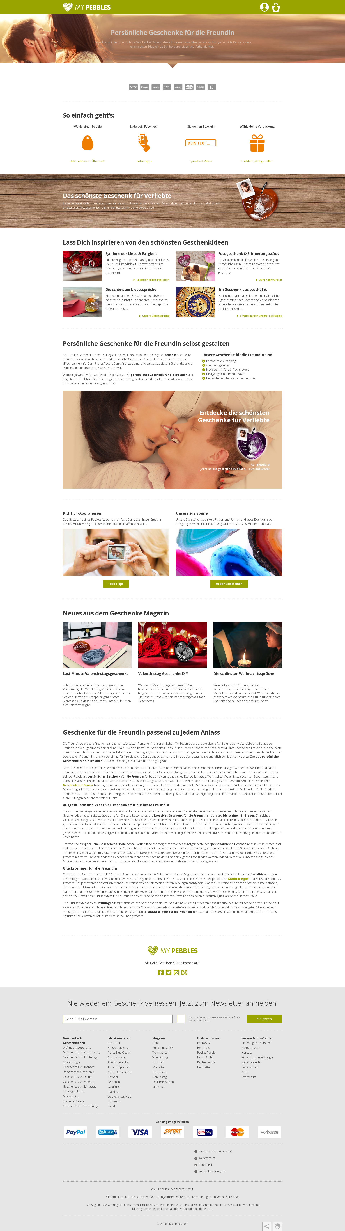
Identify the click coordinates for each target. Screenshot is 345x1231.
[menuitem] (264, 7)
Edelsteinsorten (119, 1038)
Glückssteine (71, 1096)
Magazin (158, 1038)
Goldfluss (114, 1087)
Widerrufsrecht (251, 1062)
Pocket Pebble (206, 1053)
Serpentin (114, 1082)
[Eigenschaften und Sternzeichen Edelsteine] (195, 316)
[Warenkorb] (275, 7)
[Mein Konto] (264, 7)
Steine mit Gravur (74, 1101)
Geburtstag (159, 1077)
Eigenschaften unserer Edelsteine (261, 315)
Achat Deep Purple (120, 1072)
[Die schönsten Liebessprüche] (82, 316)
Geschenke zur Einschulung (80, 1106)
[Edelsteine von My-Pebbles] (229, 575)
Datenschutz (250, 1067)
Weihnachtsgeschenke (77, 1047)
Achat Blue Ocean (119, 1053)
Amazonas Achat (118, 1062)
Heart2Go (203, 1048)
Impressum (249, 1077)
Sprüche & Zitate (201, 161)
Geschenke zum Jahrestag (79, 1086)
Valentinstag (160, 1057)
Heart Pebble (205, 1057)
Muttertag (158, 1067)
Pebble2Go (204, 1043)
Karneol (113, 1077)
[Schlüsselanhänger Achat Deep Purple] (252, 460)
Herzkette (114, 1101)
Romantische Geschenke (79, 1072)
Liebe (155, 1043)
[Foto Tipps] (116, 575)
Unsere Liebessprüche (155, 315)
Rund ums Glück (162, 1048)
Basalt (112, 1106)
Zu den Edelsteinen (228, 584)
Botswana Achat (118, 1048)
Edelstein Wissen (163, 1082)
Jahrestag (158, 1087)
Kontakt (247, 1053)
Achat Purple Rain (119, 1067)
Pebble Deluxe (206, 1062)
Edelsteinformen (209, 1038)
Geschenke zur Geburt (77, 1077)
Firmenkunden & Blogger (257, 1057)
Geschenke (159, 1072)
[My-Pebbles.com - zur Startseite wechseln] (87, 7)
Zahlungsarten (251, 1048)
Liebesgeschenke (74, 1091)
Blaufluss (113, 1092)
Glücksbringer (238, 879)
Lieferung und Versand (256, 1043)
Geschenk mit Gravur (78, 785)
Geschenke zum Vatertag (79, 1082)
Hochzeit (158, 1062)
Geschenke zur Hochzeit (78, 1067)
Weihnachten (160, 1053)
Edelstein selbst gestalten (153, 279)
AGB (245, 1072)
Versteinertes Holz (119, 1097)
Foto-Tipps (144, 161)
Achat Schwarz (117, 1057)
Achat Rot (114, 1043)
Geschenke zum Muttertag (80, 1057)
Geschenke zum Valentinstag (81, 1052)
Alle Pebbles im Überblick (88, 161)
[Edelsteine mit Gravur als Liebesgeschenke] (82, 280)
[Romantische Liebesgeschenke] (195, 280)
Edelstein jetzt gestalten (257, 161)
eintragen (264, 1018)
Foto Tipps (116, 584)
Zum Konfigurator (270, 279)
